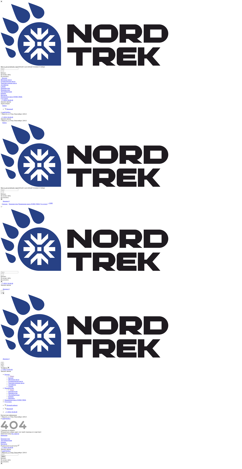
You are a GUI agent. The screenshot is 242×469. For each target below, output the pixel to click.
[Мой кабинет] (1, 287)
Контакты (4, 444)
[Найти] (2, 71)
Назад (12, 376)
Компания (4, 435)
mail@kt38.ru (6, 112)
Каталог (11, 378)
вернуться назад (6, 433)
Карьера (3, 442)
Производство (12, 391)
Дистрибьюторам (6, 440)
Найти (3, 456)
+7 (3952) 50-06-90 (7, 100)
